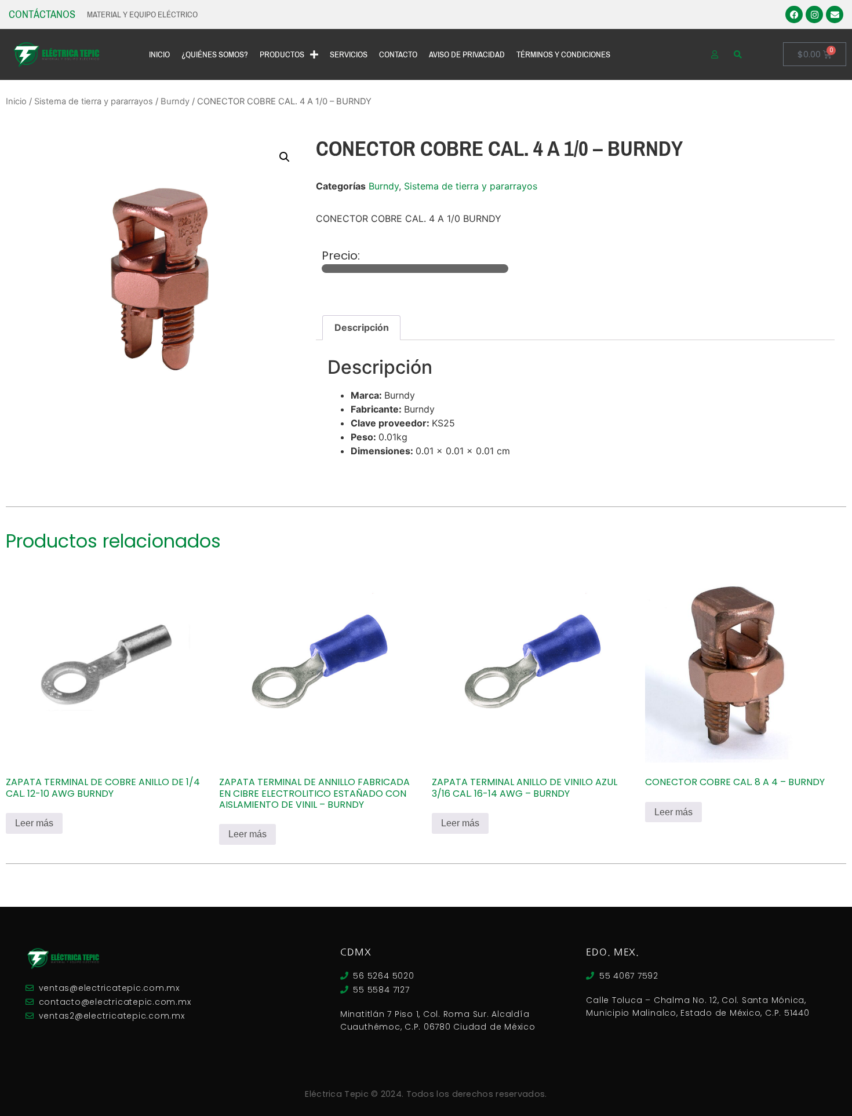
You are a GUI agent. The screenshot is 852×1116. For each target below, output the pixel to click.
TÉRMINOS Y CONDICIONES (563, 54)
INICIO (159, 54)
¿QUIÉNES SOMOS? (214, 54)
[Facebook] (794, 14)
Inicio (16, 101)
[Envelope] (834, 14)
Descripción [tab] (361, 327)
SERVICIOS (348, 54)
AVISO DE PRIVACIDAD (467, 54)
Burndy (175, 101)
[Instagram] (814, 14)
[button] (284, 157)
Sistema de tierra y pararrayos (93, 101)
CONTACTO (398, 54)
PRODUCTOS (282, 54)
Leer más (34, 823)
